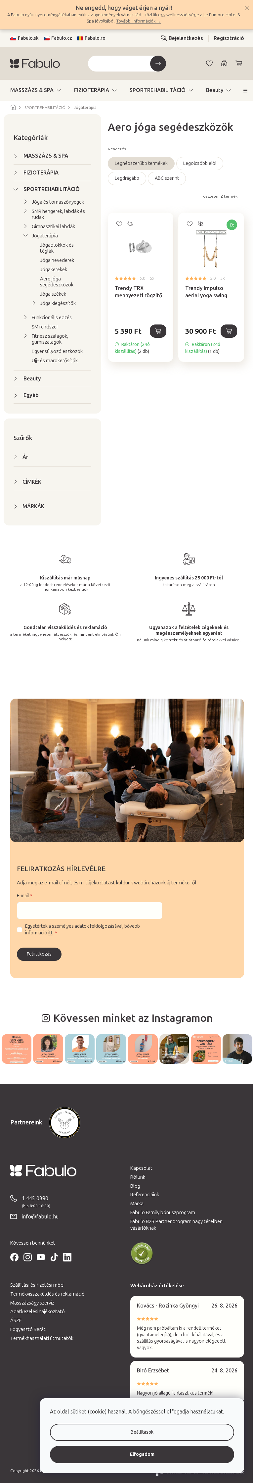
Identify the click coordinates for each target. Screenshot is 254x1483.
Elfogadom (137, 1454)
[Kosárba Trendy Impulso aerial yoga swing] (226, 331)
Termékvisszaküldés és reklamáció (45, 1293)
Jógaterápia (42, 236)
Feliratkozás (36, 954)
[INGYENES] (209, 244)
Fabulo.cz (59, 38)
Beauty (29, 378)
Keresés (155, 64)
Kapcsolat (139, 1167)
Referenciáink (142, 1194)
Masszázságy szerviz (30, 1302)
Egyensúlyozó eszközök (54, 351)
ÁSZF (13, 1320)
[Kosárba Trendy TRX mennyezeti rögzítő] (156, 331)
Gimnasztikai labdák (50, 226)
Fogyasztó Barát (25, 1329)
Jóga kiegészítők (55, 303)
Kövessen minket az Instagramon (130, 1018)
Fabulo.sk (25, 38)
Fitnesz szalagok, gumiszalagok (47, 339)
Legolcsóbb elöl (197, 163)
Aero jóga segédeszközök (54, 282)
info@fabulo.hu (37, 1216)
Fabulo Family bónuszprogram (160, 1212)
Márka (134, 1203)
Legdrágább (124, 178)
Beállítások (137, 1432)
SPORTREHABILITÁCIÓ (49, 189)
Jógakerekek (50, 269)
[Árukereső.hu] (139, 1252)
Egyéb (28, 395)
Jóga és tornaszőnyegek (55, 202)
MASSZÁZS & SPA (43, 156)
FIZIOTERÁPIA (38, 173)
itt (48, 933)
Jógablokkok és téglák (54, 248)
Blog (133, 1185)
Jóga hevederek (54, 260)
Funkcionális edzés (49, 318)
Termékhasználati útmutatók (39, 1338)
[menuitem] (33, 90)
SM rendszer (42, 327)
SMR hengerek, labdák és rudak (55, 214)
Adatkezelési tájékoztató (35, 1311)
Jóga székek (50, 294)
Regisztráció (226, 38)
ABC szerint (164, 178)
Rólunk (135, 1176)
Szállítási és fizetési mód (34, 1284)
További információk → (138, 21)
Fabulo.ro (92, 38)
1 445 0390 (32, 1198)
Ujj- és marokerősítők (52, 361)
